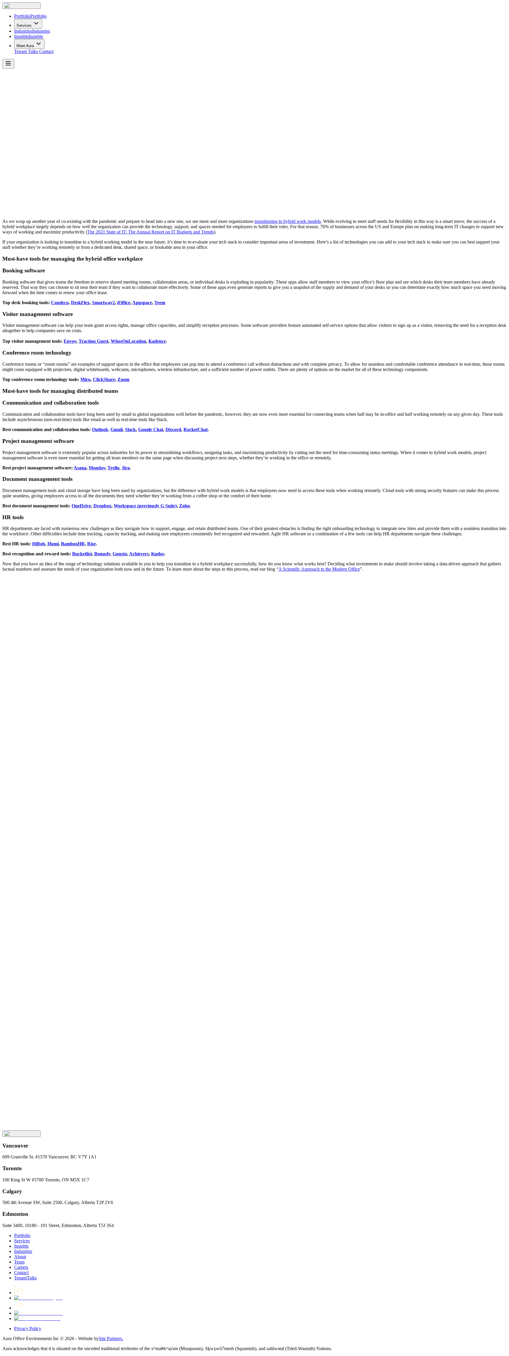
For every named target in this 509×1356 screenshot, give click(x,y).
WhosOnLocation (128, 341)
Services (24, 25)
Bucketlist (82, 553)
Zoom (123, 379)
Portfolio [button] (22, 1235)
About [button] (20, 1256)
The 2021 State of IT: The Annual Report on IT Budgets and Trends (150, 231)
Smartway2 (103, 302)
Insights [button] (21, 1246)
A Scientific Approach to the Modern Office (319, 569)
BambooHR (73, 543)
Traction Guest (93, 341)
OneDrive (81, 505)
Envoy (70, 341)
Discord (173, 429)
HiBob (38, 543)
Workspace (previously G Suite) (145, 505)
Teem (159, 302)
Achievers (139, 553)
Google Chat (150, 429)
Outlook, (100, 429)
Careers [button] (21, 1267)
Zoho (184, 505)
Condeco (60, 302)
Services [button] (22, 1240)
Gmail (116, 429)
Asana (80, 467)
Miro (85, 379)
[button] (21, 5)
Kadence (157, 341)
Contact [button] (46, 51)
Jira (126, 467)
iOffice (123, 302)
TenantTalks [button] (25, 1277)
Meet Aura (25, 46)
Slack (130, 429)
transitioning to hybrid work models (287, 221)
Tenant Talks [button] (26, 51)
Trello (113, 467)
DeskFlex (80, 302)
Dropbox (102, 505)
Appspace (142, 302)
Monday (97, 467)
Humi (53, 543)
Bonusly (102, 553)
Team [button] (19, 1261)
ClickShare (104, 379)
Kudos (157, 553)
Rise (91, 543)
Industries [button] (23, 1251)
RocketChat (196, 429)
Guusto (120, 553)
